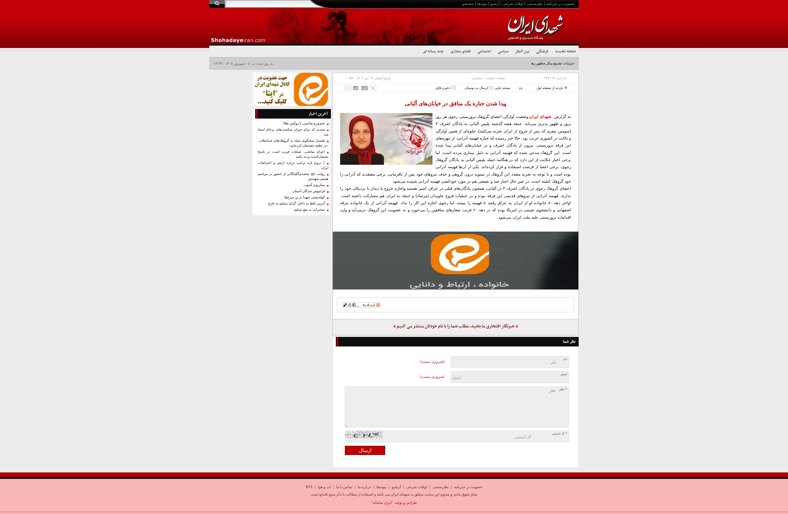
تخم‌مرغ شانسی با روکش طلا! (304, 123)
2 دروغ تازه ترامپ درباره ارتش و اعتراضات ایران (293, 165)
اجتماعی (484, 51)
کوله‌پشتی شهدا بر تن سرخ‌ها (304, 197)
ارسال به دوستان (476, 88)
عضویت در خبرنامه (560, 4)
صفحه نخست (565, 51)
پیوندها (482, 4)
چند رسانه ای (433, 51)
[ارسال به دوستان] (491, 88)
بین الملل (522, 51)
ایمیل (563, 374)
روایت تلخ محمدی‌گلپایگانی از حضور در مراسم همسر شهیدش (293, 176)
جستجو (468, 4)
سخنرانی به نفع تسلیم (309, 209)
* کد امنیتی (559, 433)
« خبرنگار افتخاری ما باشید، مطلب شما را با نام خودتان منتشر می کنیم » (455, 326)
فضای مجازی (460, 51)
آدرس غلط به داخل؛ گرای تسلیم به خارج (296, 203)
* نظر (563, 389)
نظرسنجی (535, 4)
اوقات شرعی (513, 4)
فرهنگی (542, 51)
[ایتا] (455, 260)
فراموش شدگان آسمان (308, 191)
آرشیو (494, 4)
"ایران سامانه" (382, 502)
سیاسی (503, 51)
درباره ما (364, 487)
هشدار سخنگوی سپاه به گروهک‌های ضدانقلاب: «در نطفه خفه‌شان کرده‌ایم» (293, 143)
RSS (309, 487)
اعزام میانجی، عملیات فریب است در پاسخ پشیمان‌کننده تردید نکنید (293, 154)
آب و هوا (324, 487)
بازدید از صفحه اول (550, 88)
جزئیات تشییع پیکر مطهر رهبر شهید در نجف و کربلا (535, 63)
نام (565, 359)
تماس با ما (344, 487)
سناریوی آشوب (314, 185)
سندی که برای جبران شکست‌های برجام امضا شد (293, 132)
